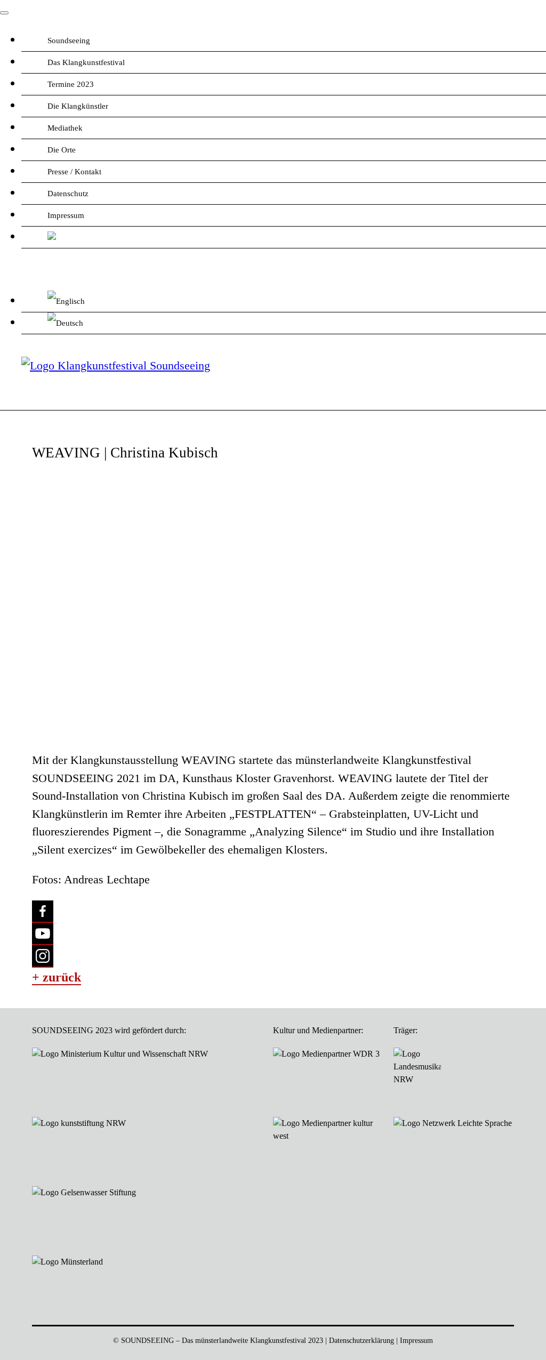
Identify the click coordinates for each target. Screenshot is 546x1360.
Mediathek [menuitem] (65, 128)
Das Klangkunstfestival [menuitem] (86, 62)
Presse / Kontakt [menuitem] (74, 171)
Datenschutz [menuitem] (68, 193)
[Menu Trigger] (4, 12)
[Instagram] (42, 956)
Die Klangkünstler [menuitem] (77, 106)
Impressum (416, 1340)
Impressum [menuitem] (65, 215)
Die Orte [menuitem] (61, 150)
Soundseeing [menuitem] (68, 40)
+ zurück (56, 977)
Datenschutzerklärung (361, 1340)
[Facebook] (42, 911)
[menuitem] (283, 237)
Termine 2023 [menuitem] (70, 84)
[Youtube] (42, 934)
